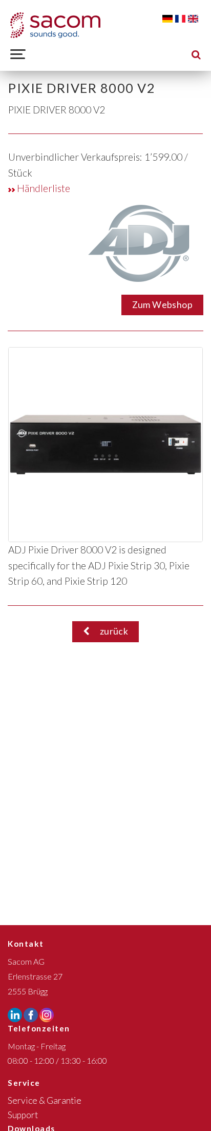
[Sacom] (55, 25)
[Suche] (196, 54)
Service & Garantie (44, 1100)
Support (23, 1114)
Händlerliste (42, 188)
